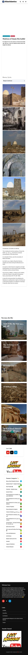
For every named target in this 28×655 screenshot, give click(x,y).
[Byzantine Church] (14, 371)
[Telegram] (15, 452)
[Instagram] (11, 452)
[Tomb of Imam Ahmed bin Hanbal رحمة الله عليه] (14, 434)
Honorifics (5, 613)
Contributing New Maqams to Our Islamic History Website (13, 619)
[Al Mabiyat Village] (14, 392)
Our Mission (5, 615)
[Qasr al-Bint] (14, 413)
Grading (4, 610)
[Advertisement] (14, 19)
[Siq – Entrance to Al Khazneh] (14, 351)
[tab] (14, 80)
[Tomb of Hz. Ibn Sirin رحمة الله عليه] (14, 330)
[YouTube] (8, 452)
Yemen (4, 622)
